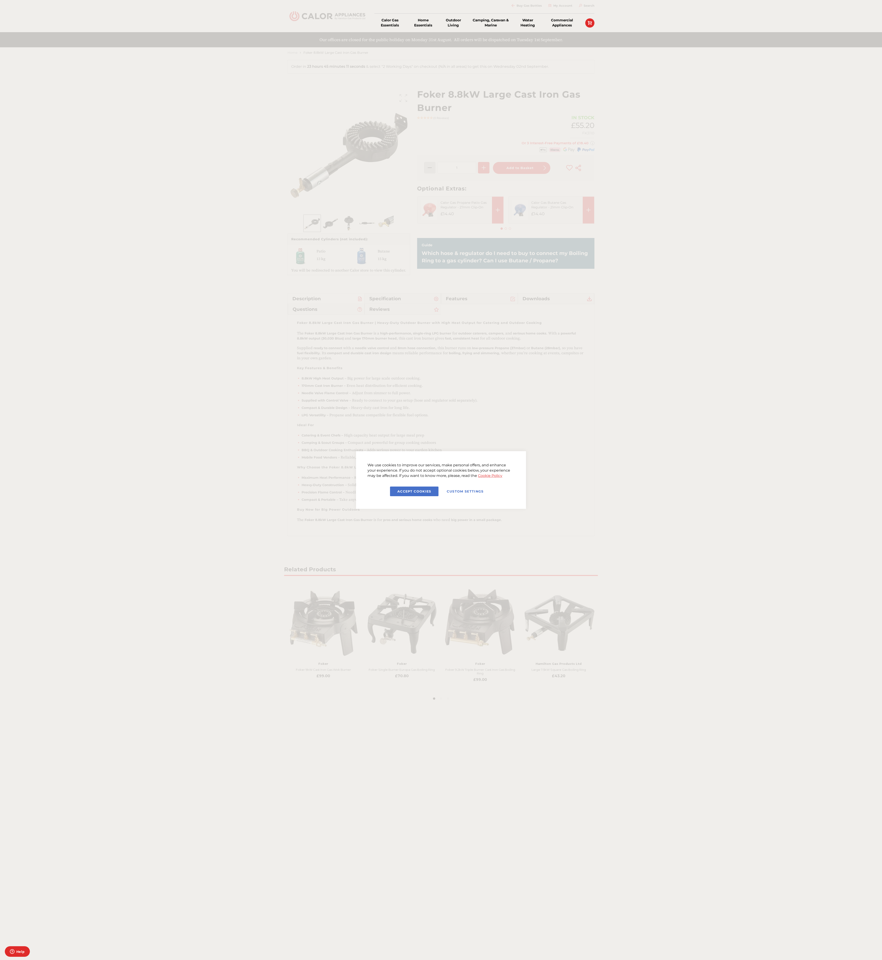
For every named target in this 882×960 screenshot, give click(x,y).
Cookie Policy (490, 475)
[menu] (475, 22)
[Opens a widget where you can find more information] (17, 952)
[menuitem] (390, 22)
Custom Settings (465, 491)
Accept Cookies (414, 491)
